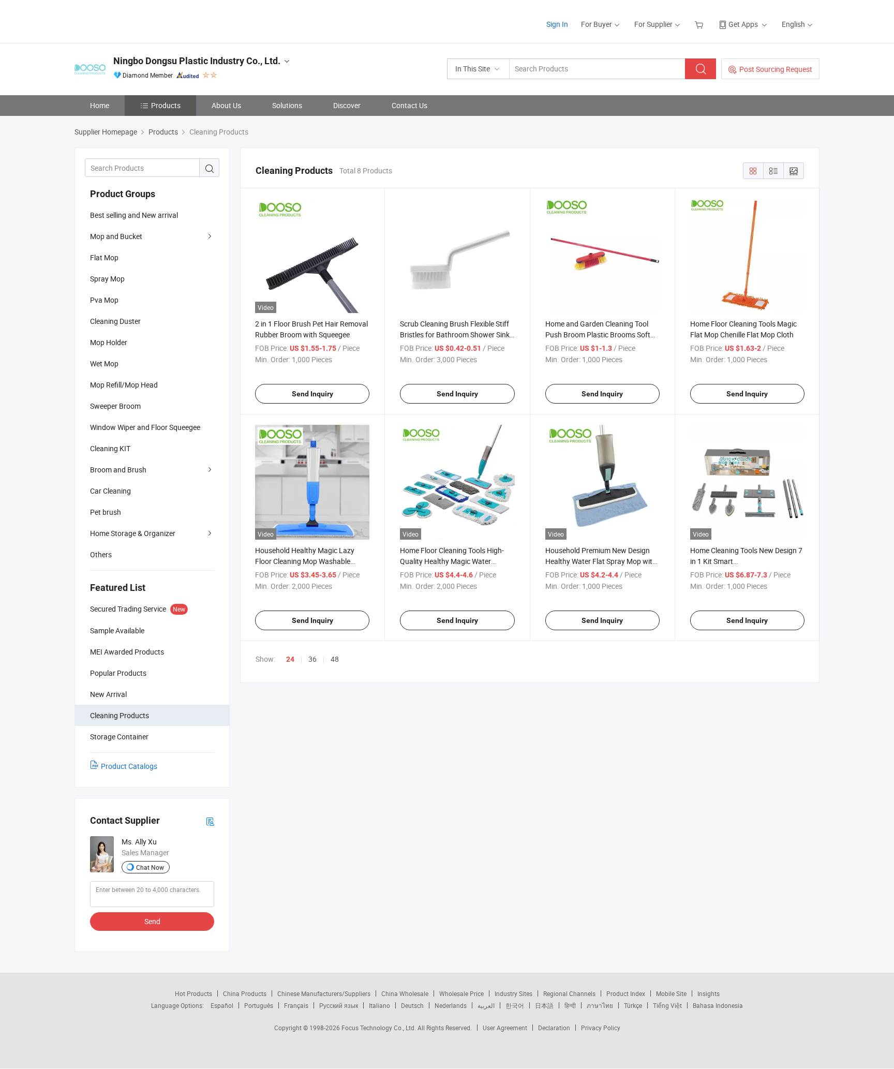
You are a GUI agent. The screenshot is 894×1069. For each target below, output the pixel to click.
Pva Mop (104, 300)
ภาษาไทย (600, 1005)
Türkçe (633, 1005)
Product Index (625, 993)
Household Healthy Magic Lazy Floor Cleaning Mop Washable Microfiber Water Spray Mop (304, 561)
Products (166, 105)
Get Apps (743, 24)
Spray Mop (107, 279)
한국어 (514, 1005)
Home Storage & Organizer (132, 533)
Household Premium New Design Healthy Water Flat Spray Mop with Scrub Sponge (601, 561)
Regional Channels (569, 993)
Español (222, 1005)
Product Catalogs (129, 766)
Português (258, 1005)
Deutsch (412, 1005)
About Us (226, 105)
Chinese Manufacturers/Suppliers (323, 993)
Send (152, 921)
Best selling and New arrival (134, 215)
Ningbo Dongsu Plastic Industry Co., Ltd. (196, 60)
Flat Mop (104, 257)
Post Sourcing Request (775, 69)
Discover (347, 105)
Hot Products (193, 993)
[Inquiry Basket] (700, 24)
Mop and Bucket (116, 236)
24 (290, 659)
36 (312, 659)
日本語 (544, 1005)
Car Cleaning (110, 491)
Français (296, 1005)
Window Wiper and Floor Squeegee (145, 427)
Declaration (554, 1027)
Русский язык (338, 1005)
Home (99, 105)
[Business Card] (210, 821)
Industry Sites (513, 993)
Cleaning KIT (110, 448)
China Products (244, 993)
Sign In (557, 24)
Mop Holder (108, 342)
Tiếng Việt (667, 1005)
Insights (708, 993)
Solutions (287, 105)
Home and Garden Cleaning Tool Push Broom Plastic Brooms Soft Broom (597, 334)
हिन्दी (570, 1005)
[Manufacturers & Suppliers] (140, 20)
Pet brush (105, 512)
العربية (486, 1005)
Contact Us (409, 105)
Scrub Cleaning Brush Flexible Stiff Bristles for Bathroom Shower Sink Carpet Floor (455, 334)
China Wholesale (404, 993)
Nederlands (451, 1005)
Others (101, 554)
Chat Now (150, 867)
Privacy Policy (600, 1027)
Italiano (379, 1005)
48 (335, 659)
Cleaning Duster (115, 321)
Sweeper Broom (115, 406)
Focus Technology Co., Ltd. (379, 1027)
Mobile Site (671, 993)
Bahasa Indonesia (718, 1005)
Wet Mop (104, 363)
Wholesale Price (461, 993)
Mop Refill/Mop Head (124, 385)
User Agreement (505, 1027)
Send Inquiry (312, 394)
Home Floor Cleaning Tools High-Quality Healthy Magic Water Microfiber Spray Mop (452, 561)
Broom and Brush (118, 469)
